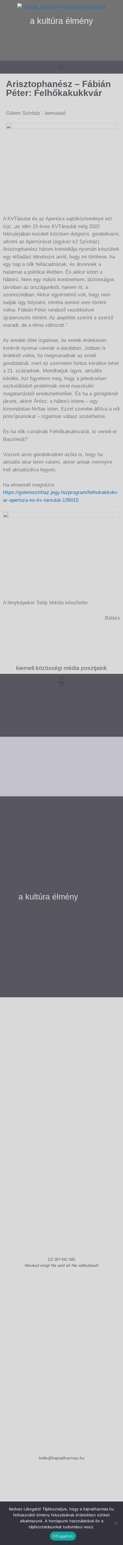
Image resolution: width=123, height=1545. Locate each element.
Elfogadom (63, 1536)
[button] (62, 39)
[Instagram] (49, 54)
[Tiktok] (74, 54)
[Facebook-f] (61, 54)
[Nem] (116, 1523)
